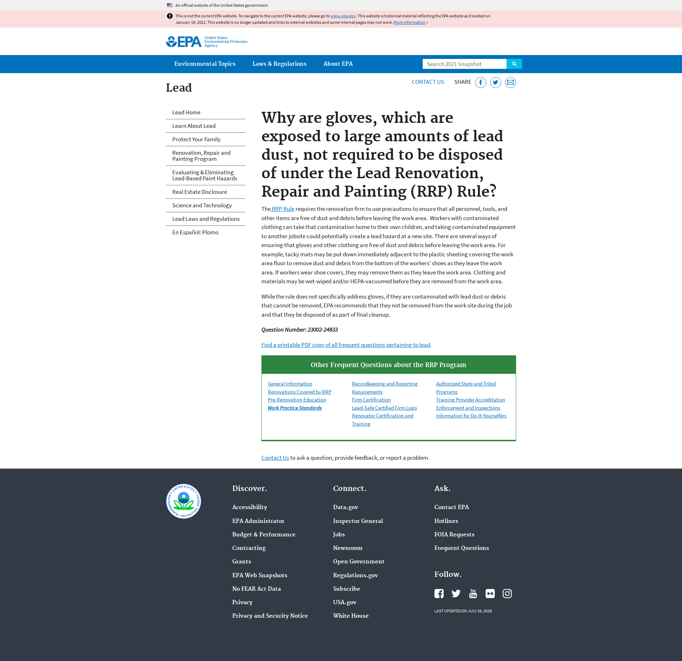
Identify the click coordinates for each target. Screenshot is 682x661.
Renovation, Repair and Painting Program (201, 156)
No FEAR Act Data (256, 589)
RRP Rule (282, 209)
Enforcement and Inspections (468, 407)
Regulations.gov (355, 576)
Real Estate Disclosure (199, 192)
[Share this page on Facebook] (480, 82)
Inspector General (358, 521)
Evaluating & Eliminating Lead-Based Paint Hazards (204, 175)
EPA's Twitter (456, 593)
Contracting (249, 548)
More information (410, 22)
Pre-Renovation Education (297, 399)
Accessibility (249, 507)
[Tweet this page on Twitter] (495, 82)
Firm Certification (371, 399)
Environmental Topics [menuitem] (205, 64)
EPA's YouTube (473, 593)
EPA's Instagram (507, 593)
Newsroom (348, 548)
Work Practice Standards (295, 407)
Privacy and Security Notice (270, 616)
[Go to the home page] (184, 41)
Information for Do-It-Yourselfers (471, 415)
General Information (290, 383)
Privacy (242, 603)
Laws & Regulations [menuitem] (280, 64)
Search (514, 64)
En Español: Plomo (195, 232)
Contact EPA (451, 507)
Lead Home (186, 112)
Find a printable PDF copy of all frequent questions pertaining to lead (345, 345)
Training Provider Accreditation (470, 399)
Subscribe (346, 589)
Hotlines (446, 521)
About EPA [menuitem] (338, 64)
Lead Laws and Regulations (206, 219)
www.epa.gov (343, 15)
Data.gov (345, 507)
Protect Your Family (196, 139)
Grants (241, 562)
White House (351, 616)
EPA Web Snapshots (259, 576)
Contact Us (428, 82)
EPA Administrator (258, 521)
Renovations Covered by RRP (299, 391)
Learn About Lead (194, 126)
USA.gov (344, 603)
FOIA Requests (454, 535)
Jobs (339, 535)
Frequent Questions (461, 548)
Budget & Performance (264, 535)
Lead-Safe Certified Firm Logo (384, 407)
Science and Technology (202, 205)
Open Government (359, 562)
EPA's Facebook (439, 593)
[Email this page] (510, 82)
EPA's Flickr (490, 593)
